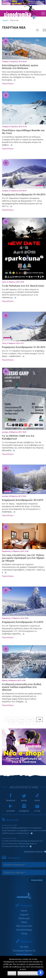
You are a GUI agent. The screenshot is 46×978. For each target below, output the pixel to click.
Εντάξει (12, 973)
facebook (10, 800)
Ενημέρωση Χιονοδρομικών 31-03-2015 (23, 347)
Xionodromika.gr (24, 929)
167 (36, 722)
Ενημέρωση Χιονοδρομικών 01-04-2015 (23, 194)
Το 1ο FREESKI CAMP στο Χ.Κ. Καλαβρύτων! (18, 437)
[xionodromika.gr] (24, 896)
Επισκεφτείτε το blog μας (34, 851)
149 (11, 722)
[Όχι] (43, 967)
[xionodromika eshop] (24, 4)
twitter (24, 800)
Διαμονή (24, 914)
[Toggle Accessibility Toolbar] (40, 972)
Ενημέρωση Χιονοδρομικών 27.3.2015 (22, 621)
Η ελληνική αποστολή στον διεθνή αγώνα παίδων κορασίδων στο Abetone (21, 687)
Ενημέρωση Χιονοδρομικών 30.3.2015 (22, 499)
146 (22, 719)
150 (20, 722)
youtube (11, 810)
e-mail (37, 810)
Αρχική (5, 20)
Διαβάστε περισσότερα (28, 973)
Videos (24, 922)
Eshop (24, 933)
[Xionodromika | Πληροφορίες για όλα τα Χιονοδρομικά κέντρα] (20, 18)
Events (24, 910)
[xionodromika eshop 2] (24, 764)
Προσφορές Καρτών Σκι (24, 950)
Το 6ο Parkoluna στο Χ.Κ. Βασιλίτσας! (23, 285)
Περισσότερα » (8, 83)
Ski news (24, 946)
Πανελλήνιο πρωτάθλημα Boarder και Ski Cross (23, 132)
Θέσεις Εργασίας (24, 954)
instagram (24, 810)
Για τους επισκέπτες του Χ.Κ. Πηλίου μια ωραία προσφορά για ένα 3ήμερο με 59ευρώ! (23, 558)
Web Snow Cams (24, 926)
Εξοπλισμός (24, 918)
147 (30, 719)
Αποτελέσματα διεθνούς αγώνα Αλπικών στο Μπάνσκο (20, 67)
